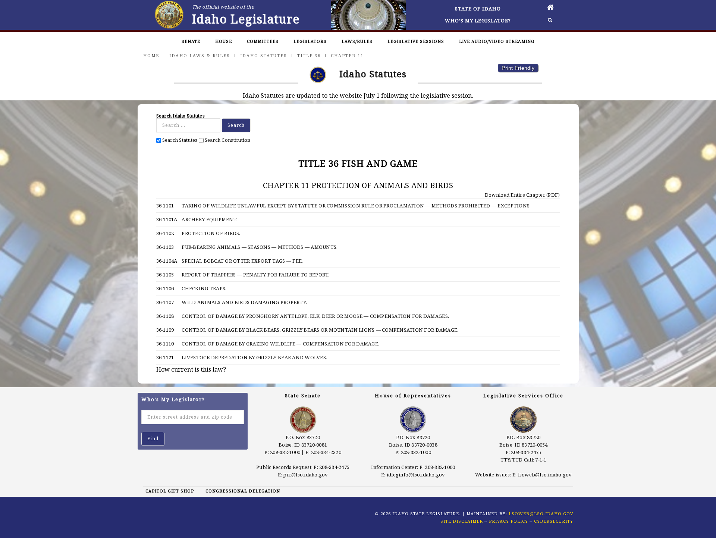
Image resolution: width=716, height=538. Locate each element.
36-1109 (165, 329)
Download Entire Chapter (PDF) (522, 194)
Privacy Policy (508, 521)
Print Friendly (518, 68)
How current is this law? (191, 369)
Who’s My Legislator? (478, 20)
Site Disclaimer (461, 521)
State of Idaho (478, 8)
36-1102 (165, 233)
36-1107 (165, 302)
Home (151, 55)
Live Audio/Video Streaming (496, 41)
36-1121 (165, 357)
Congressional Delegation (242, 491)
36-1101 (165, 205)
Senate (191, 41)
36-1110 (165, 343)
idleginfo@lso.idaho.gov (416, 474)
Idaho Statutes (263, 55)
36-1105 (165, 274)
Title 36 (309, 55)
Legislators (310, 41)
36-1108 (165, 316)
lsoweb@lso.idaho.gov (545, 474)
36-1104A (167, 260)
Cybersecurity (553, 521)
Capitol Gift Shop (169, 491)
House (223, 41)
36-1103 (165, 247)
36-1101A (167, 219)
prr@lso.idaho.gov (305, 474)
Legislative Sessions (415, 41)
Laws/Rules (357, 41)
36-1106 (165, 288)
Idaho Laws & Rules (199, 55)
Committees (263, 41)
